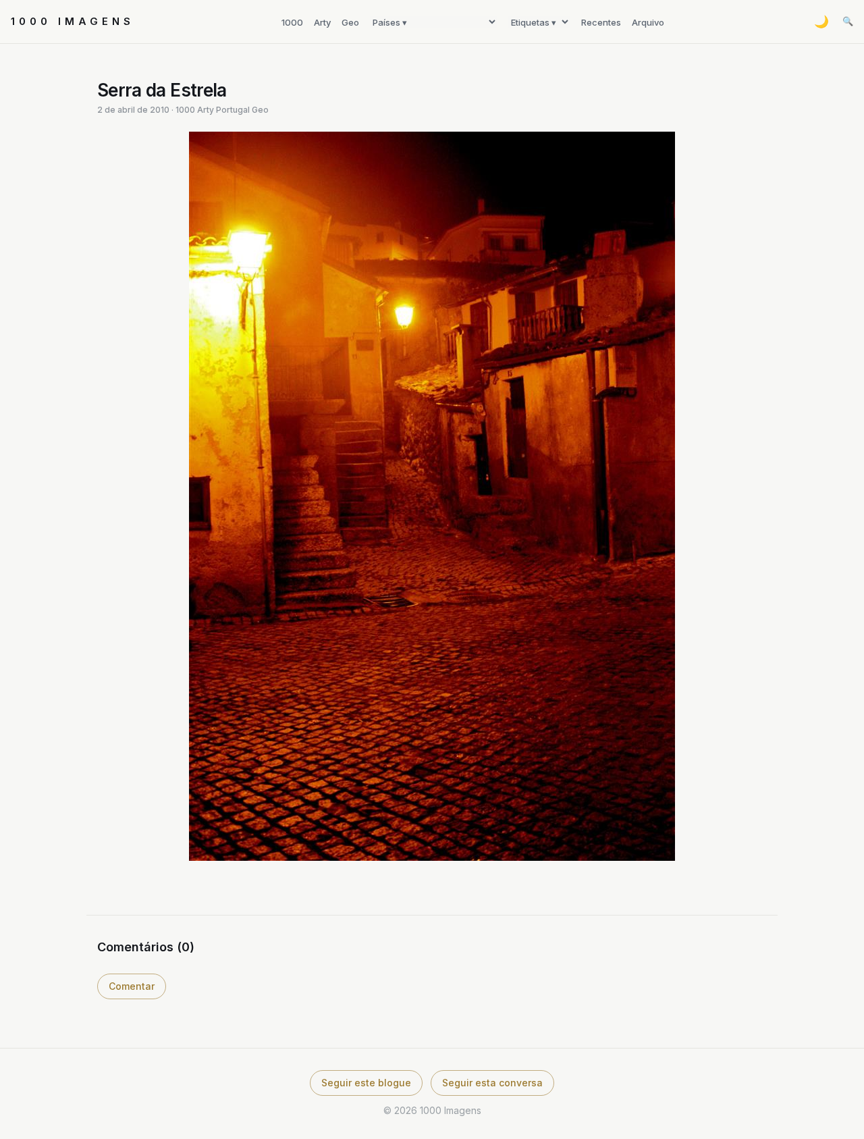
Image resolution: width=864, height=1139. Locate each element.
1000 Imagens (72, 21)
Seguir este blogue (366, 1082)
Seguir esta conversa (492, 1082)
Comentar (132, 986)
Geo (350, 22)
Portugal (233, 110)
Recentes (601, 22)
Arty (322, 22)
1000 (292, 22)
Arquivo (648, 22)
